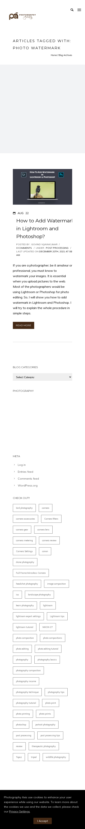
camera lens (43, 529)
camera (45, 508)
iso (17, 594)
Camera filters (51, 518)
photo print (50, 703)
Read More (23, 325)
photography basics (47, 659)
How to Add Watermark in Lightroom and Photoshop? (45, 228)
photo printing (23, 713)
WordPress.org (28, 485)
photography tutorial (26, 703)
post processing (23, 735)
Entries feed (25, 471)
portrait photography (45, 724)
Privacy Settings (19, 811)
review (19, 746)
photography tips (56, 692)
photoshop (21, 724)
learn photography (25, 605)
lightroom (48, 605)
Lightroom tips (57, 616)
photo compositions (52, 638)
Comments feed (28, 478)
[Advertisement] (42, 109)
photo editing (22, 648)
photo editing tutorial (48, 648)
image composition (56, 583)
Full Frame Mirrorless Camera (31, 573)
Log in (22, 465)
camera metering (24, 540)
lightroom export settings (28, 616)
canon (45, 551)
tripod (34, 757)
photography (22, 659)
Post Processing (56, 247)
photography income (26, 681)
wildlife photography (56, 757)
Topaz (19, 757)
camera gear (22, 529)
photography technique (27, 692)
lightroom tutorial (24, 627)
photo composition (25, 638)
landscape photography (39, 594)
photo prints (45, 713)
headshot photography (27, 583)
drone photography (25, 562)
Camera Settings (24, 551)
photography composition (28, 670)
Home (54, 55)
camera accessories (25, 518)
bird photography (24, 508)
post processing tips (50, 735)
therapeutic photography (44, 746)
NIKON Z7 (47, 627)
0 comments (24, 247)
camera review (49, 540)
